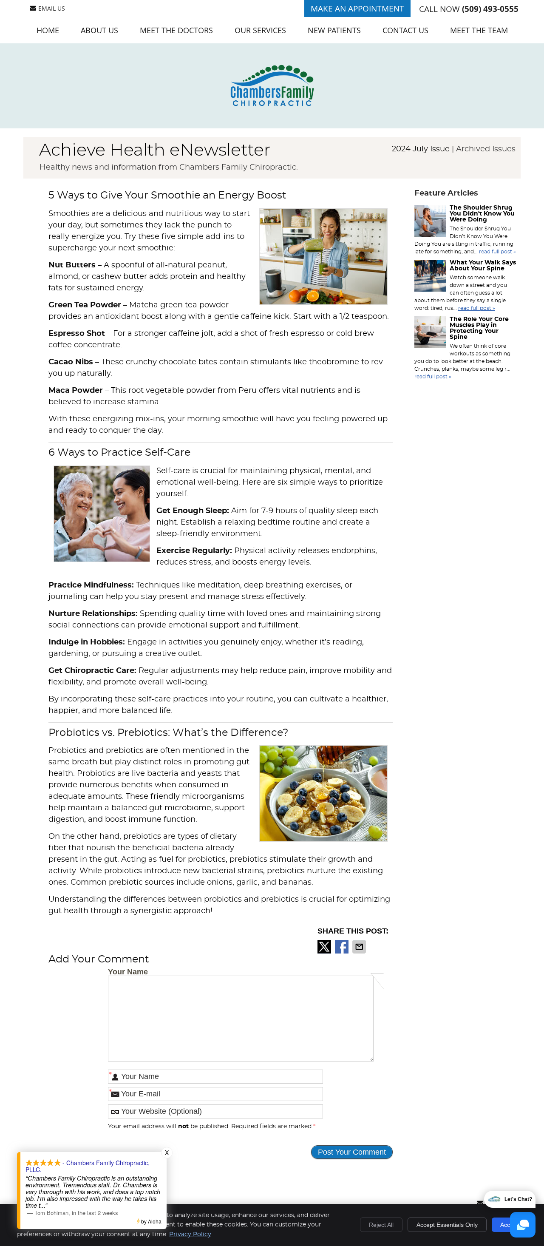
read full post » (497, 251)
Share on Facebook (342, 947)
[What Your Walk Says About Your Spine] (430, 277)
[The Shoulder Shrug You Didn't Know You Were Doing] (430, 222)
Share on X (325, 947)
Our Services (260, 30)
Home (48, 30)
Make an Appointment (357, 8)
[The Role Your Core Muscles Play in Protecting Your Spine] (430, 333)
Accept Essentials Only (447, 1224)
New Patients (334, 30)
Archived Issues (486, 149)
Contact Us (405, 30)
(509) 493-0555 (490, 8)
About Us (99, 30)
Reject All (381, 1224)
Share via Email (360, 947)
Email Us (51, 8)
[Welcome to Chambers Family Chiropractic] (272, 104)
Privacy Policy (190, 1234)
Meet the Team (479, 30)
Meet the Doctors (176, 30)
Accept (509, 1224)
